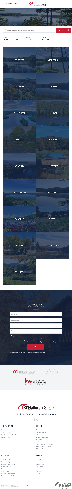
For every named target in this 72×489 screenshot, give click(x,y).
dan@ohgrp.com (47, 413)
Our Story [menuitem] (39, 459)
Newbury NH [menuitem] (5, 469)
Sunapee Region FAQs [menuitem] (7, 476)
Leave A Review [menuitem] (40, 464)
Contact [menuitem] (38, 471)
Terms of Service (40, 352)
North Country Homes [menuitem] (42, 442)
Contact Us (4, 430)
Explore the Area (19, 65)
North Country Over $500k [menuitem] (44, 446)
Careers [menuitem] (38, 469)
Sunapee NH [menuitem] (5, 471)
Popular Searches (11, 39)
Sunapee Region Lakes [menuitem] (8, 473)
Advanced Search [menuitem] (41, 449)
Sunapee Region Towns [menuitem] (8, 464)
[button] (63, 30)
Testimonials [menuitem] (39, 466)
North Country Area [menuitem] (7, 462)
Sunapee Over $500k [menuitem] (42, 439)
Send (35, 347)
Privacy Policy (53, 342)
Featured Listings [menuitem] (41, 432)
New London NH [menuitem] (6, 466)
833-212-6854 (12, 4)
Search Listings (19, 60)
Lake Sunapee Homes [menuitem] (42, 435)
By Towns (30, 39)
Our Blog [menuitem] (38, 473)
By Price (45, 39)
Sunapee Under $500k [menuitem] (42, 437)
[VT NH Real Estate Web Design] (60, 485)
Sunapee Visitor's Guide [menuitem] (8, 459)
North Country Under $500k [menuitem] (44, 444)
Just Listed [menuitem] (39, 430)
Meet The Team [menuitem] (40, 462)
